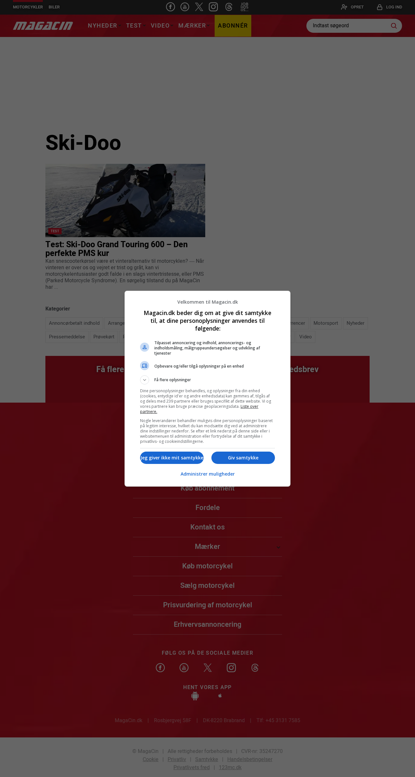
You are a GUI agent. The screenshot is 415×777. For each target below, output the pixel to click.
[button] (207, 379)
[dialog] (207, 389)
